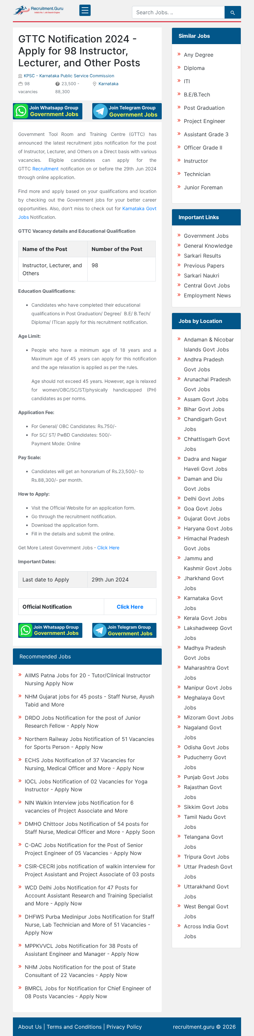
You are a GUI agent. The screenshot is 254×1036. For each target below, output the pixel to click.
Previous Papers (204, 265)
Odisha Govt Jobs (206, 747)
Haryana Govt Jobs (208, 528)
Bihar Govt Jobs (204, 409)
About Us (30, 1026)
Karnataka (108, 83)
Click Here (108, 547)
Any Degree (198, 54)
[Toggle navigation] (85, 10)
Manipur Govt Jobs (208, 687)
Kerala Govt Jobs (205, 618)
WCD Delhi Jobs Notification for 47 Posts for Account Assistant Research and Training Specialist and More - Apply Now (89, 895)
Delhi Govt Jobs (204, 498)
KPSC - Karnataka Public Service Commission (69, 75)
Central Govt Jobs (207, 285)
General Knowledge (208, 245)
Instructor (196, 160)
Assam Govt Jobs (206, 399)
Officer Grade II (203, 147)
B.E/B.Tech (197, 94)
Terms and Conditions (74, 1026)
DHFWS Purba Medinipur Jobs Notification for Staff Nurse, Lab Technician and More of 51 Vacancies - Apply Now (89, 924)
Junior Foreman (203, 187)
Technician (197, 174)
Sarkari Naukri (201, 275)
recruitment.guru (193, 1026)
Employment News (207, 295)
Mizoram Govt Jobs (208, 717)
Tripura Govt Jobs (206, 856)
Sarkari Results (202, 255)
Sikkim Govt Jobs (206, 807)
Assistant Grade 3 (206, 134)
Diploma (194, 68)
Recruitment (45, 168)
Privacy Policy (124, 1026)
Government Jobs (206, 235)
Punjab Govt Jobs (206, 777)
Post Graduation (204, 107)
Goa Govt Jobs (203, 508)
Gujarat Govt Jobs (207, 518)
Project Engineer (204, 121)
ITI (187, 81)
